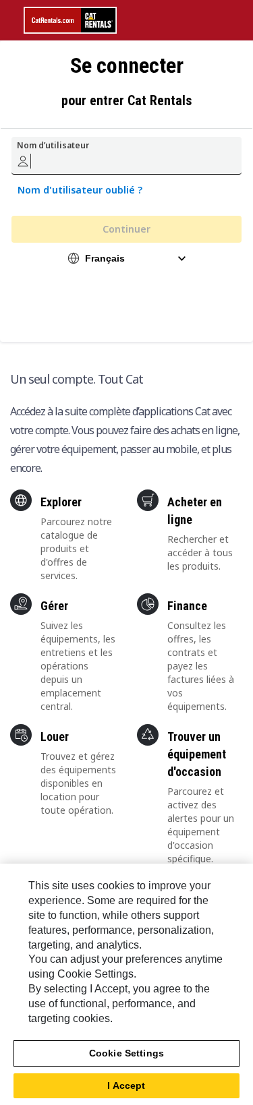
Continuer (126, 228)
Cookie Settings (126, 1053)
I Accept (126, 1085)
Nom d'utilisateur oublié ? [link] (80, 189)
